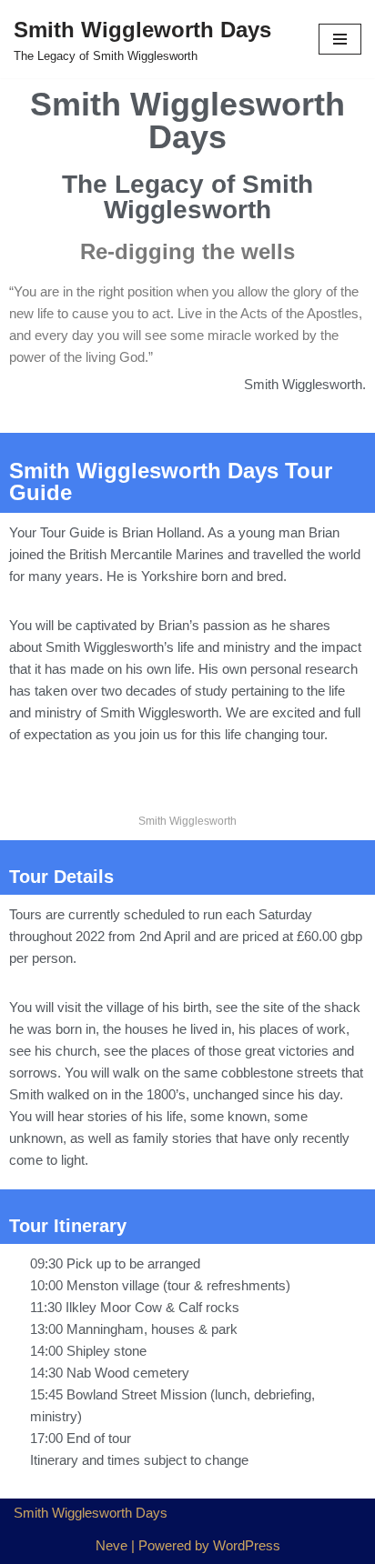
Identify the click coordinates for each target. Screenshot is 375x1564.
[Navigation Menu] (340, 39)
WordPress (246, 1545)
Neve (111, 1545)
